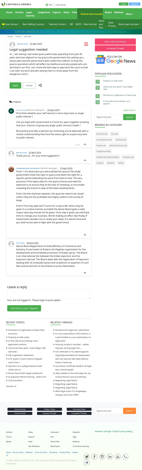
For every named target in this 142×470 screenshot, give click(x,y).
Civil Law (114, 134)
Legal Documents (103, 151)
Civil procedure (15, 380)
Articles (19, 12)
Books (108, 12)
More (129, 14)
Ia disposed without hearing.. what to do (27, 376)
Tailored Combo (57, 24)
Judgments (44, 12)
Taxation (99, 163)
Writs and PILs (101, 24)
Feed (30, 441)
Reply (15, 85)
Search (129, 117)
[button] (86, 45)
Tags (74, 437)
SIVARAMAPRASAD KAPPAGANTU (28, 168)
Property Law (128, 157)
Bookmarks (55, 446)
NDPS (79, 24)
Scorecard (54, 432)
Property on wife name (18, 337)
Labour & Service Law (118, 145)
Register (134, 4)
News (66, 12)
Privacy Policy (65, 452)
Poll (52, 437)
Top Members (34, 446)
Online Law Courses (91, 14)
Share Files (54, 441)
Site (50, 5)
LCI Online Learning (81, 446)
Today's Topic (49, 409)
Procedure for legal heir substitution (72, 330)
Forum (9, 437)
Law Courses (61, 5)
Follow (29, 85)
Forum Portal (19, 413)
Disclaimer (53, 452)
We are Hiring (18, 452)
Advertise (29, 452)
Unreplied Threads (115, 48)
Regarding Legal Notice (66, 380)
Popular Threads (49, 413)
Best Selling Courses (33, 24)
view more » (129, 110)
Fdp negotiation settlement (20, 355)
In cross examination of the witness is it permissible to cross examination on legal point (73, 337)
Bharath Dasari (22, 44)
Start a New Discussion (115, 41)
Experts (57, 12)
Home (9, 12)
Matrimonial (90, 24)
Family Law (101, 145)
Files (74, 12)
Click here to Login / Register (24, 308)
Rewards (76, 432)
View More (10, 386)
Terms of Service (41, 452)
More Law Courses (128, 24)
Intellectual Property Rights (107, 157)
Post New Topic (79, 409)
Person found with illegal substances (25, 373)
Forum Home (20, 409)
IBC (71, 24)
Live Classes (11, 24)
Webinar (119, 12)
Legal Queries (30, 14)
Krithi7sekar (20, 243)
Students (111, 163)
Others (121, 163)
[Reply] (84, 144)
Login (123, 4)
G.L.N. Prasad (21, 110)
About (8, 452)
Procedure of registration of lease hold (119, 95)
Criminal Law (121, 139)
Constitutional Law (104, 139)
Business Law (101, 134)
